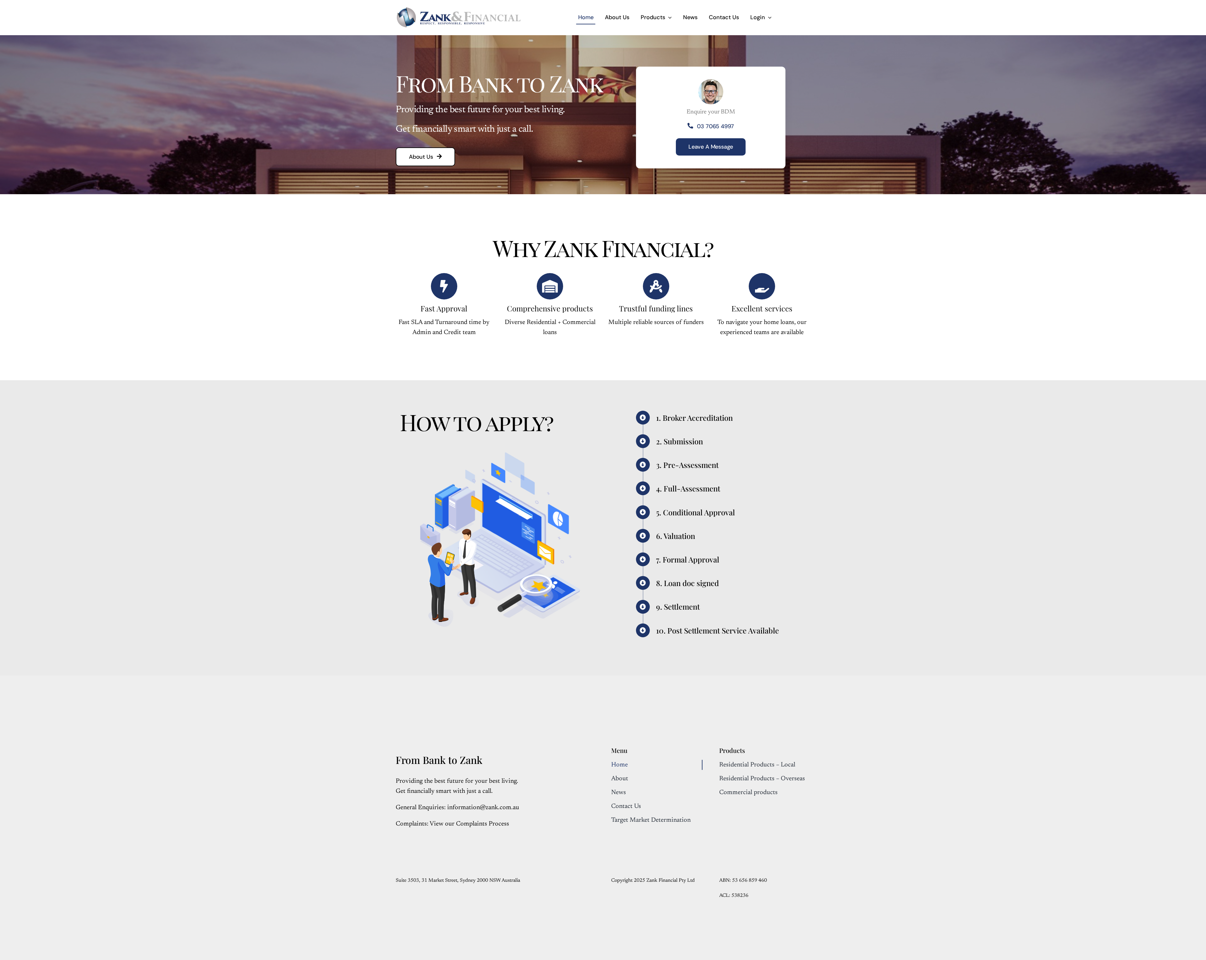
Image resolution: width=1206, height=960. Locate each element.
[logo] (458, 10)
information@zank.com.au (483, 807)
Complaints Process (482, 824)
